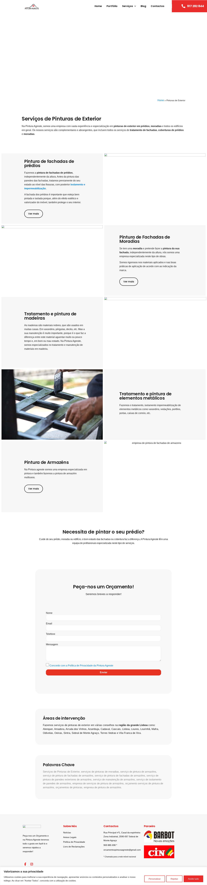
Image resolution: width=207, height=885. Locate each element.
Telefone (50, 634)
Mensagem (52, 644)
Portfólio (112, 6)
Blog (143, 6)
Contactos (157, 6)
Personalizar (155, 879)
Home (98, 6)
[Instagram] (31, 864)
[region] (103, 876)
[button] (5, 54)
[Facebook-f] (25, 864)
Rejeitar (174, 879)
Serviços (127, 6)
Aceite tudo (193, 879)
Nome (49, 613)
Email (49, 623)
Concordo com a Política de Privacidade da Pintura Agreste (81, 665)
